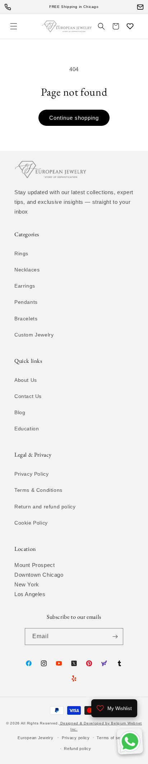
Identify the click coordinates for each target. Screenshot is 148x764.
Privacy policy (76, 738)
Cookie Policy (31, 523)
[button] (13, 26)
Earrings (24, 286)
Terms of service (113, 738)
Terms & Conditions (38, 490)
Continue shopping (74, 118)
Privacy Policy (31, 474)
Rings (21, 253)
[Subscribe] (115, 636)
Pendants (26, 302)
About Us (25, 380)
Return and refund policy (44, 506)
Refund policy (77, 748)
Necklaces (27, 270)
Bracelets (25, 318)
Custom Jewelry (34, 335)
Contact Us (28, 396)
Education (26, 428)
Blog (19, 412)
